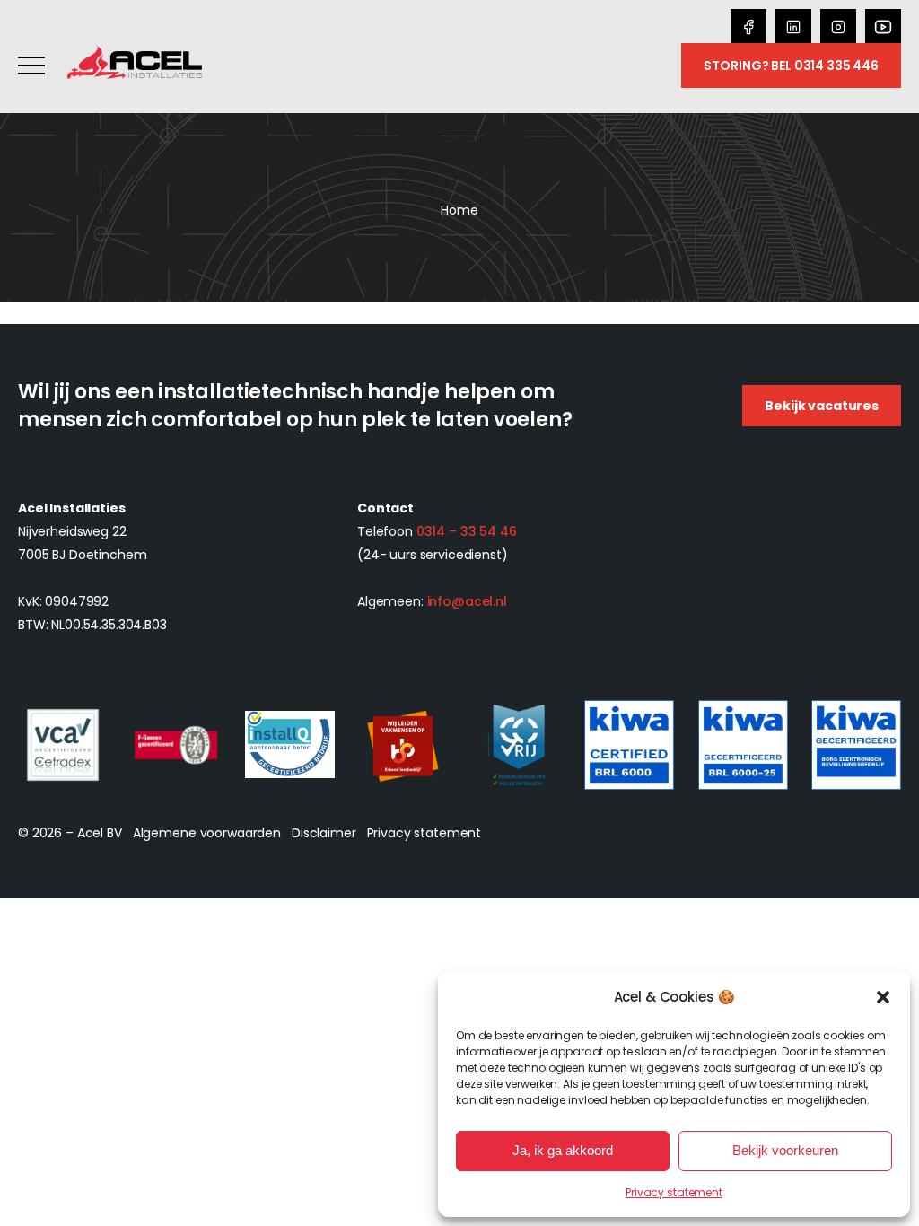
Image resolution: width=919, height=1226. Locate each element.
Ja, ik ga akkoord (562, 1150)
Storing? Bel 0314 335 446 (791, 65)
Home (459, 210)
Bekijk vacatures (822, 406)
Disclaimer (324, 833)
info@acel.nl (467, 601)
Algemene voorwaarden (207, 833)
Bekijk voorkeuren (785, 1150)
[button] (883, 997)
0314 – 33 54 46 (466, 531)
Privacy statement (674, 1192)
